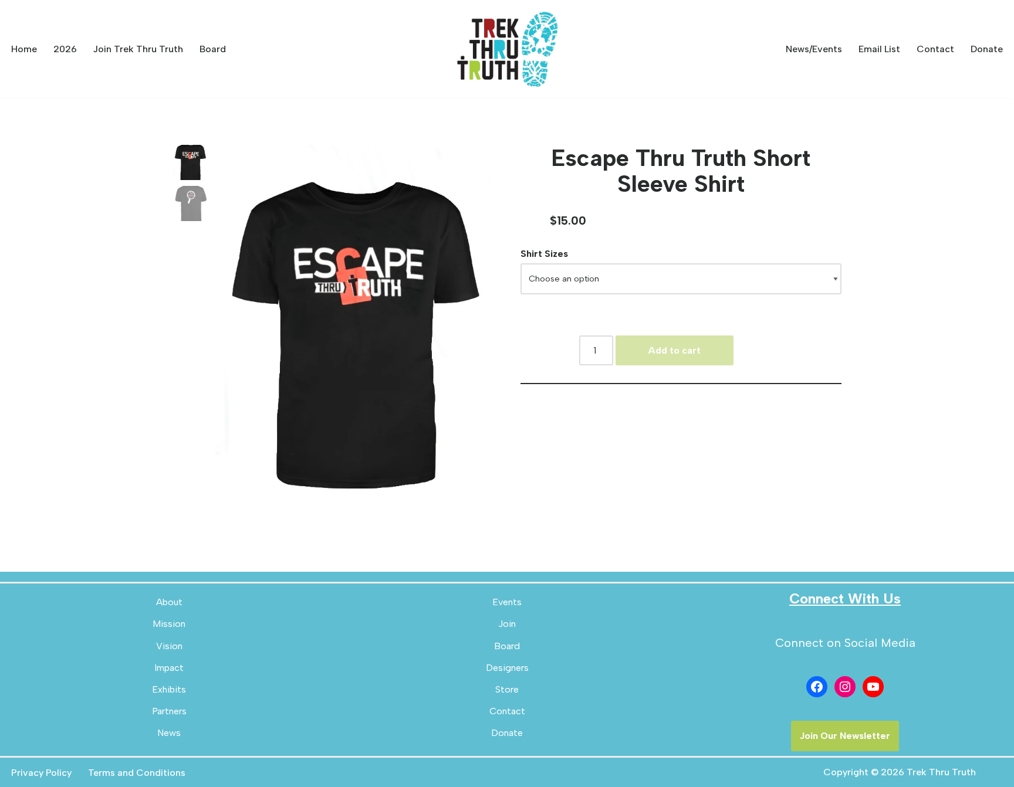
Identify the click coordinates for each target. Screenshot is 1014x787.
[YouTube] (873, 686)
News (169, 732)
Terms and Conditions (136, 772)
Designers (507, 667)
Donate (987, 49)
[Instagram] (845, 686)
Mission (169, 623)
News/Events (814, 49)
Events (507, 602)
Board (213, 49)
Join (507, 623)
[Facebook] (816, 686)
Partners (169, 711)
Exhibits (169, 689)
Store (507, 689)
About (169, 602)
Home (24, 49)
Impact (169, 667)
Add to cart (674, 350)
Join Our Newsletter (845, 735)
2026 (65, 49)
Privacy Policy (41, 772)
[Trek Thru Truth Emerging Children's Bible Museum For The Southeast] (507, 49)
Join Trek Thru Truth (138, 49)
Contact (935, 49)
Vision (169, 646)
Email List (879, 49)
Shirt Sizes (544, 253)
